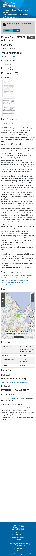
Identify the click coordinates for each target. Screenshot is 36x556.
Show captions (7, 77)
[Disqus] (18, 448)
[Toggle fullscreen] (32, 294)
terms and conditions (22, 333)
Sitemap (18, 539)
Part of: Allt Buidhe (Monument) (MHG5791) (15, 382)
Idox (22, 544)
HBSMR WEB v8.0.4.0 (22, 546)
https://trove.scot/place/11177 (10, 398)
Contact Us (18, 532)
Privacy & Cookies (18, 537)
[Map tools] (3, 305)
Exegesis (15, 544)
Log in (18, 550)
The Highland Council (24, 554)
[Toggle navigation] (32, 9)
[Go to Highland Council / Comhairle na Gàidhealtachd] (9, 3)
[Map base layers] (3, 298)
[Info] (3, 301)
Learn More (7, 30)
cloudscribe (18, 548)
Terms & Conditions (18, 535)
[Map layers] (3, 295)
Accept (17, 30)
